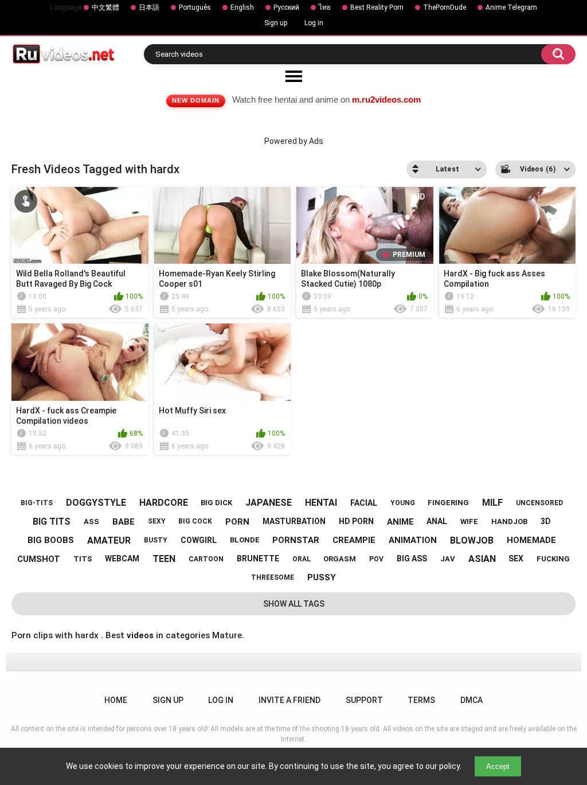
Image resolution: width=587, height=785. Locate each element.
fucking (553, 558)
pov (376, 559)
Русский (286, 7)
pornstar (295, 540)
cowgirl (199, 540)
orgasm (339, 558)
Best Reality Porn (377, 7)
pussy (321, 577)
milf (492, 502)
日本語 (149, 7)
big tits (52, 521)
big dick (216, 502)
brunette (258, 558)
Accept (498, 766)
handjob (509, 521)
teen (163, 558)
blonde (245, 540)
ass (91, 521)
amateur (109, 540)
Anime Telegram (511, 7)
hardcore (163, 502)
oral (301, 559)
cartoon (206, 559)
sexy (157, 521)
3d (546, 521)
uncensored (539, 503)
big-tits (37, 503)
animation (413, 540)
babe (123, 522)
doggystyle (96, 502)
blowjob (472, 540)
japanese (268, 502)
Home (115, 700)
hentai (321, 502)
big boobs (51, 540)
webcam (122, 558)
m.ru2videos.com (386, 99)
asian (482, 558)
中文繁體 (105, 7)
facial (363, 502)
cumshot (38, 559)
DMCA (471, 700)
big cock (195, 521)
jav (447, 558)
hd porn (356, 521)
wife (469, 521)
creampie (353, 540)
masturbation (294, 521)
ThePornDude (444, 7)
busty (155, 540)
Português (195, 7)
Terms (421, 700)
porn (237, 522)
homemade (531, 540)
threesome (272, 577)
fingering (448, 502)
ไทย (325, 7)
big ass (412, 558)
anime (400, 522)
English (242, 7)
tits (82, 558)
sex (515, 558)
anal (436, 521)
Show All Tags (293, 603)
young (402, 503)
